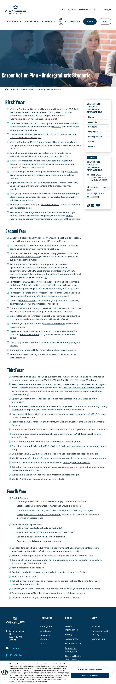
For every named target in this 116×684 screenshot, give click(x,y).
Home (13, 89)
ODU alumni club (41, 593)
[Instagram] (11, 655)
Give (62, 9)
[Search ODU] (95, 10)
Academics (12, 21)
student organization (38, 153)
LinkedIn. (57, 541)
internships (16, 119)
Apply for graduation (22, 572)
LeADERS (72, 331)
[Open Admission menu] (38, 21)
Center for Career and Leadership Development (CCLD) (48, 109)
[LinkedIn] (20, 655)
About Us (92, 122)
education (44, 434)
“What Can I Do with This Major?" (70, 380)
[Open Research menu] (54, 21)
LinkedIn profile (27, 300)
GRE (46, 446)
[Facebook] (6, 655)
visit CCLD (19, 304)
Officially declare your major (24, 253)
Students (92, 127)
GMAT (62, 446)
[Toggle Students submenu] (107, 126)
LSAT (52, 446)
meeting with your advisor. (76, 462)
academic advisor (50, 204)
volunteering (16, 186)
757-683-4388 (93, 188)
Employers (93, 132)
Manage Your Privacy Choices (90, 670)
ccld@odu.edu (97, 193)
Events (91, 146)
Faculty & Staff (95, 136)
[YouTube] (15, 655)
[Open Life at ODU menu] (65, 21)
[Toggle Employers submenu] (107, 131)
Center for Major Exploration (34, 142)
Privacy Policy (26, 682)
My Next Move (29, 123)
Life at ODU (61, 21)
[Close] (112, 672)
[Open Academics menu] (20, 21)
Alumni (72, 9)
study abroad (44, 331)
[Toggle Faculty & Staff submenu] (107, 136)
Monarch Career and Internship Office (53, 271)
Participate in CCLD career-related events (32, 282)
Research (47, 21)
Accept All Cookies (90, 675)
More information (40, 682)
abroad (54, 434)
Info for (83, 9)
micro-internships (50, 186)
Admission (30, 21)
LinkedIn (45, 308)
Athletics (75, 21)
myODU (107, 10)
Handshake (30, 161)
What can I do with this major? (25, 137)
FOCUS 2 (56, 126)
